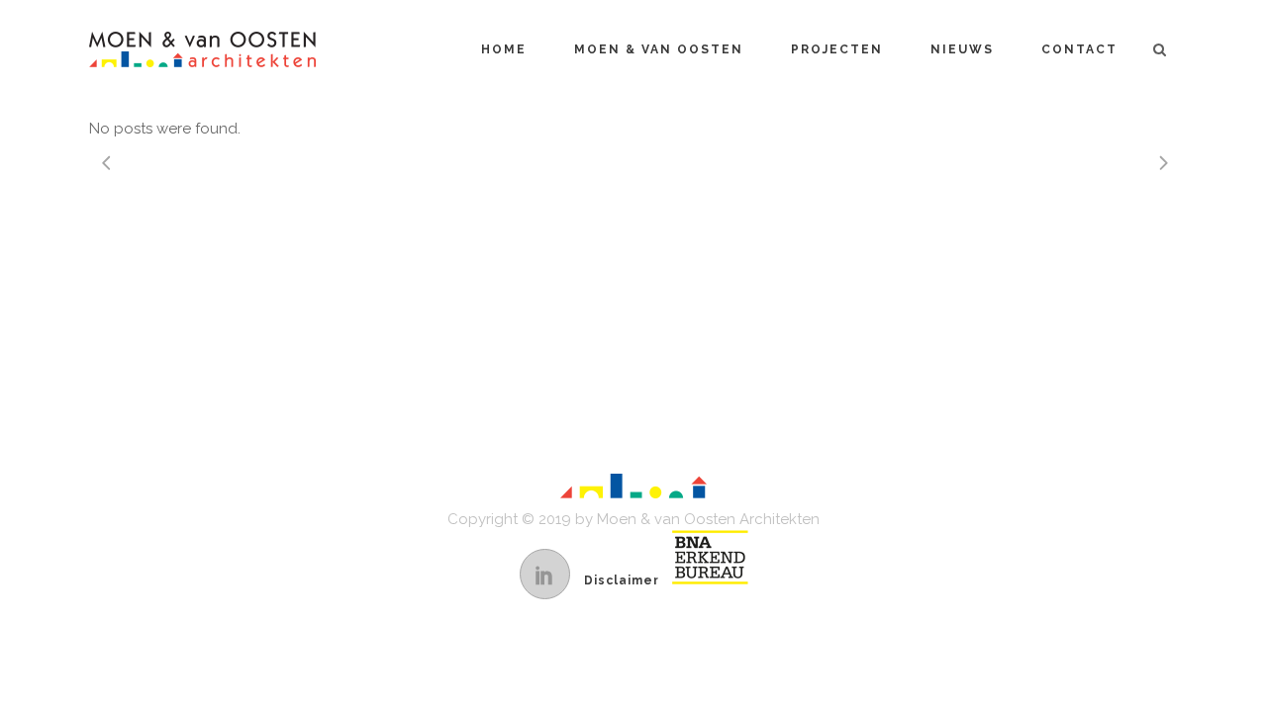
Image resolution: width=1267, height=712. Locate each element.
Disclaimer (621, 580)
